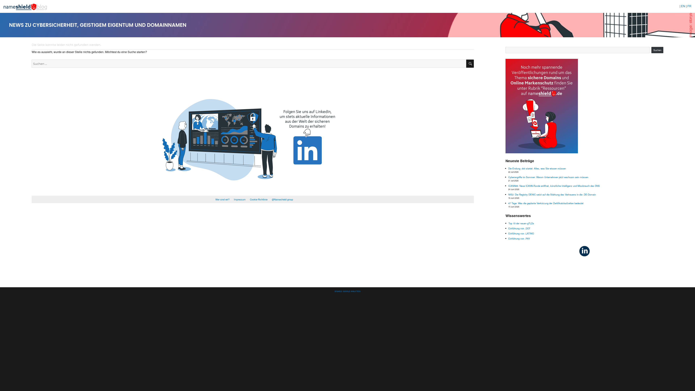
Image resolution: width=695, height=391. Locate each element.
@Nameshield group (282, 199)
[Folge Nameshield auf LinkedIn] (584, 251)
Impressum (240, 199)
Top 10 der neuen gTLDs (521, 223)
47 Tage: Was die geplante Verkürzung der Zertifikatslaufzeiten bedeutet (546, 203)
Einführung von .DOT (519, 228)
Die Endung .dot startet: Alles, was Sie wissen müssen (537, 168)
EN (683, 6)
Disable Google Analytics (347, 291)
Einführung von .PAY (519, 238)
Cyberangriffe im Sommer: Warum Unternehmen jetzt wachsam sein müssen (548, 177)
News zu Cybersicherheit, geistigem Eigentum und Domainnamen (97, 25)
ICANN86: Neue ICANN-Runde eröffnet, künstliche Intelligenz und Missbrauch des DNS (554, 186)
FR (689, 6)
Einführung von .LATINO (521, 233)
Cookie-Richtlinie (259, 199)
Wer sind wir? (222, 199)
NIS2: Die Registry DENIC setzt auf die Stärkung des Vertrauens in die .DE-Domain (552, 194)
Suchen (657, 50)
